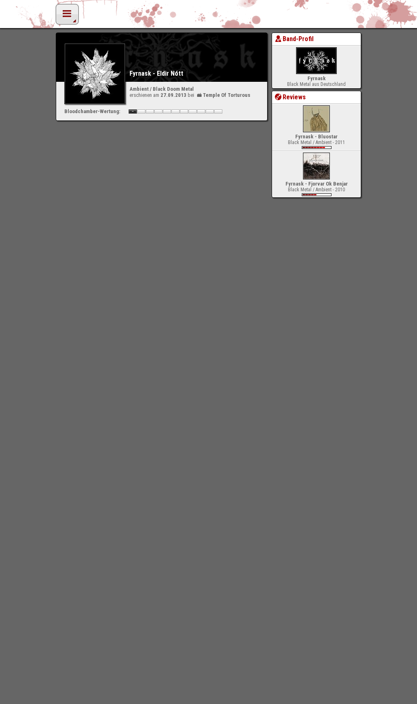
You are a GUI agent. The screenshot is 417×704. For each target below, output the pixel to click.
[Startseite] (208, 16)
